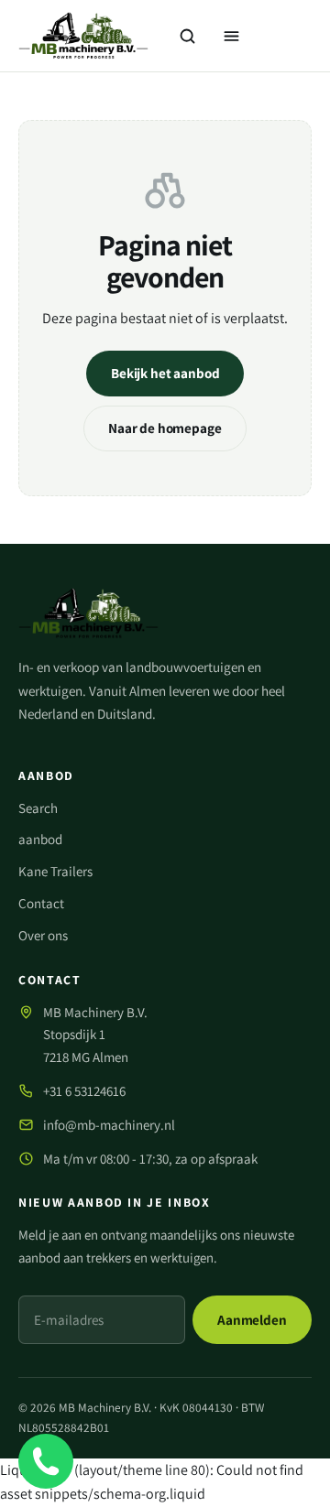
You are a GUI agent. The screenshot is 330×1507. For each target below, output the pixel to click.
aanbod (40, 839)
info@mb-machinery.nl (109, 1124)
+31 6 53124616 (84, 1091)
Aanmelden (252, 1319)
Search (38, 808)
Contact (41, 903)
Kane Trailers (55, 871)
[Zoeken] (187, 36)
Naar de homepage (165, 428)
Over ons (43, 935)
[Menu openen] (231, 36)
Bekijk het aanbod (165, 373)
